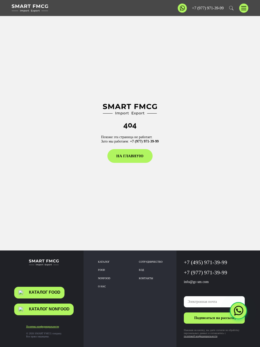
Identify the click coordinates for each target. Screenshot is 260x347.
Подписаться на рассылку (215, 318)
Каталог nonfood (49, 309)
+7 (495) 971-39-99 (205, 262)
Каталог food (44, 292)
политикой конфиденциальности (200, 336)
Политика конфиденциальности (42, 326)
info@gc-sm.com (196, 282)
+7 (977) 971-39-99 (208, 8)
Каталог (104, 261)
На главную (129, 156)
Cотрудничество (150, 261)
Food (101, 270)
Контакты (146, 278)
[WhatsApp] (238, 310)
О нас (102, 286)
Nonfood (104, 278)
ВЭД (141, 270)
